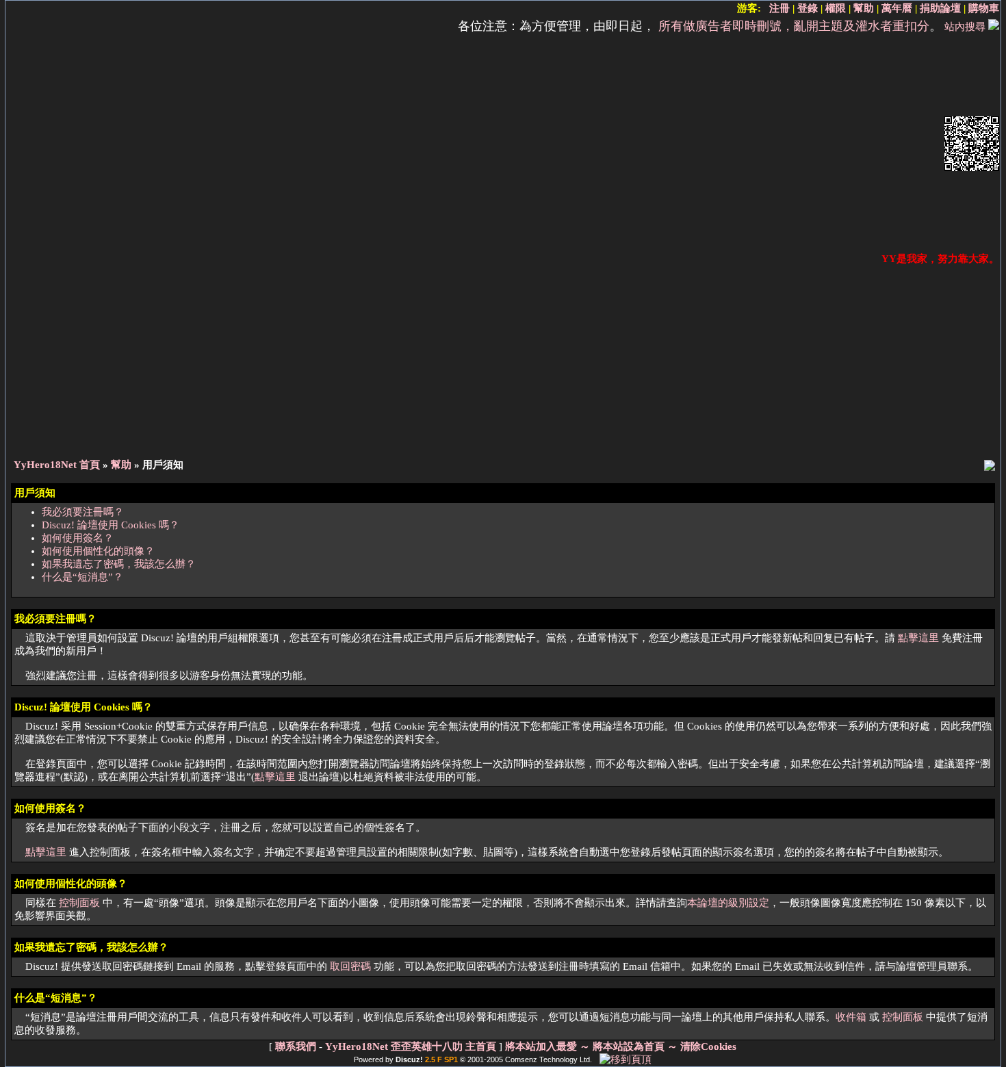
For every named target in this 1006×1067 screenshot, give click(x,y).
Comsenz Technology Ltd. (548, 1059)
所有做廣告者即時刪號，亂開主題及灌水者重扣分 (793, 26)
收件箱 (851, 1017)
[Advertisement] (473, 145)
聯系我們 (295, 1046)
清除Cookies (708, 1046)
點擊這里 (918, 637)
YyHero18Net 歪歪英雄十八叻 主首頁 (410, 1046)
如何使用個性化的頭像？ (98, 550)
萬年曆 (896, 8)
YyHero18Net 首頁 (57, 464)
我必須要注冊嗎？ (83, 511)
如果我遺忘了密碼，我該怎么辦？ (119, 563)
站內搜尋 (964, 26)
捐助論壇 (940, 8)
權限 (835, 8)
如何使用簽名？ (78, 537)
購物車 (983, 8)
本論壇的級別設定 (728, 902)
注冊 (779, 8)
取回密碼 (350, 966)
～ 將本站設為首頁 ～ (629, 1046)
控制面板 (79, 902)
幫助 (863, 8)
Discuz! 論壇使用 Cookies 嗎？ (110, 524)
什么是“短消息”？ (82, 576)
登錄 (807, 8)
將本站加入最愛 (541, 1046)
